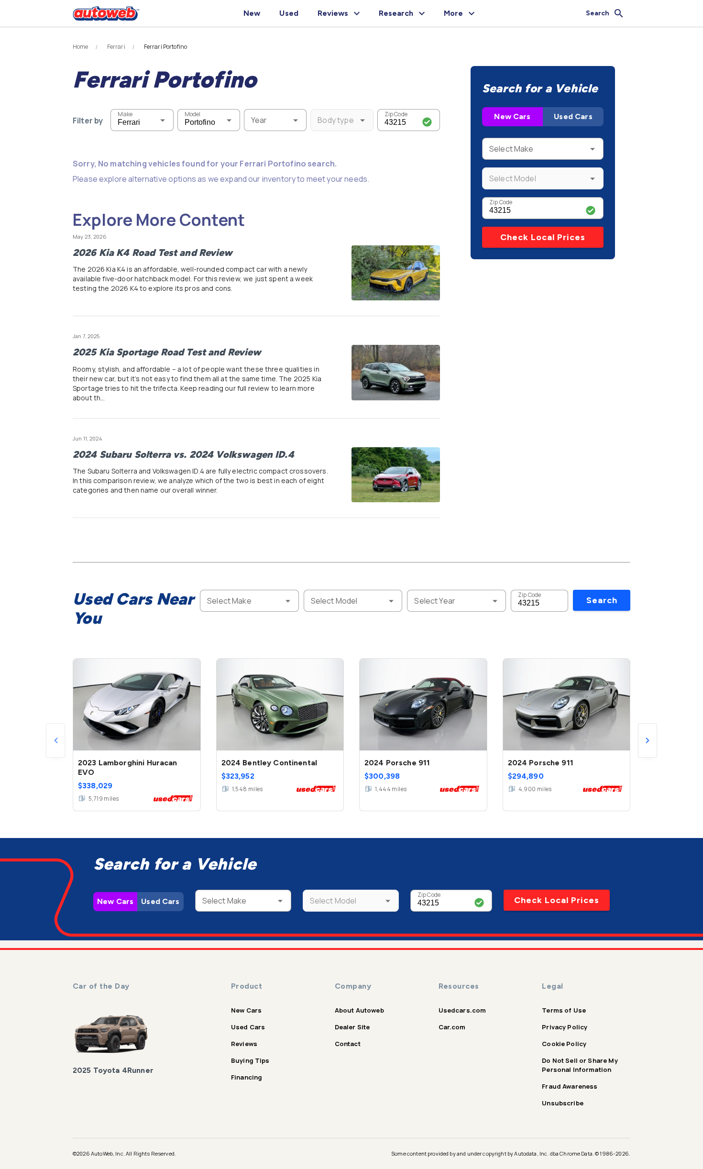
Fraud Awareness (569, 1086)
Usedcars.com (462, 1010)
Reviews (244, 1043)
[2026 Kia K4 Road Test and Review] (396, 273)
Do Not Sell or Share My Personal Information (579, 1065)
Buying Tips (250, 1060)
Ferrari (116, 47)
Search (601, 600)
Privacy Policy (564, 1027)
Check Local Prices (542, 237)
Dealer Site (352, 1027)
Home (80, 47)
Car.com (452, 1027)
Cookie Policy (564, 1043)
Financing (246, 1077)
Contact (348, 1043)
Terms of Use (564, 1010)
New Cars (512, 116)
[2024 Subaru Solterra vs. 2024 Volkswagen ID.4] (396, 475)
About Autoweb (359, 1010)
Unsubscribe (562, 1103)
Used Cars (573, 116)
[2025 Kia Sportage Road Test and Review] (396, 372)
